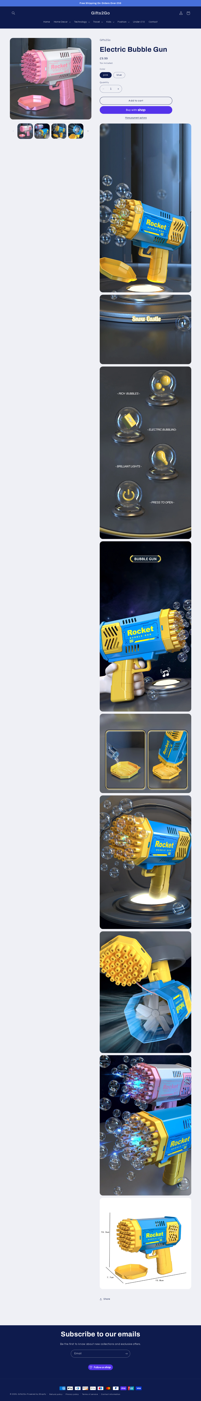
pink (105, 75)
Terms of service (90, 1394)
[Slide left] (13, 131)
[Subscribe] (126, 1353)
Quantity (104, 82)
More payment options (136, 118)
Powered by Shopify (36, 1394)
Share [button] (106, 1299)
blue (119, 75)
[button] (13, 13)
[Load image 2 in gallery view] (42, 131)
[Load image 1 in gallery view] (25, 131)
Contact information (110, 1394)
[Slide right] (87, 131)
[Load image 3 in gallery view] (59, 131)
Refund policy (55, 1394)
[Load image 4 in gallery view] (75, 131)
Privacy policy (72, 1394)
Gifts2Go (22, 1394)
